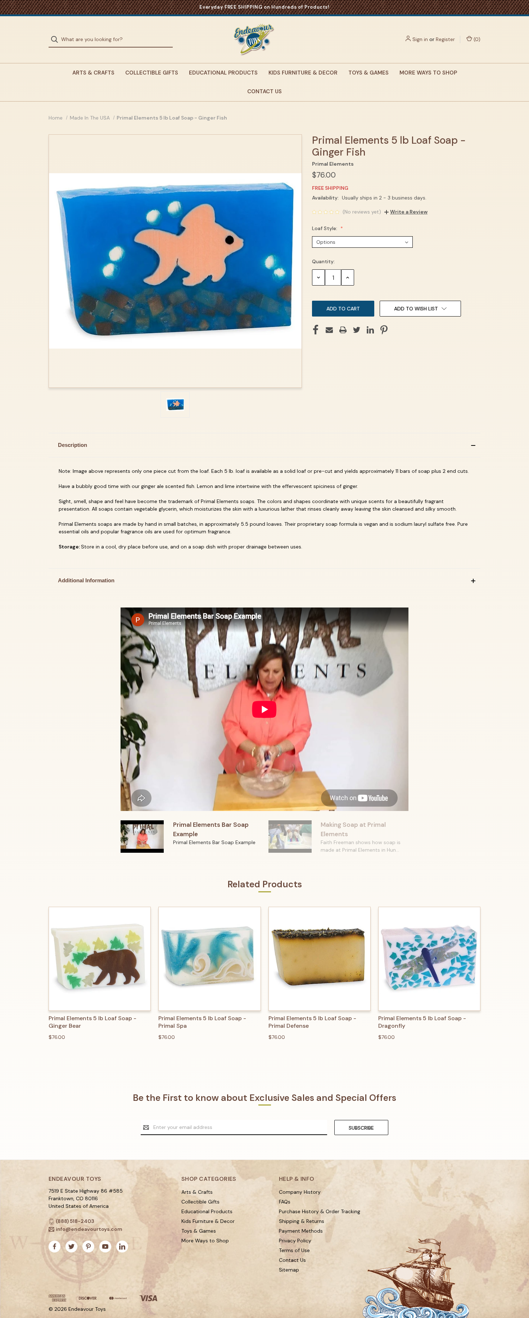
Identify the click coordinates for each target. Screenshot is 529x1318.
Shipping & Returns (301, 1221)
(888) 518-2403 (75, 1221)
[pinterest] (88, 1246)
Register (445, 39)
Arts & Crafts (93, 72)
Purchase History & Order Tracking (319, 1211)
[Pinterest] (384, 330)
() (476, 39)
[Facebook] (315, 330)
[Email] (329, 330)
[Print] (343, 330)
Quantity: (323, 261)
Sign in (420, 39)
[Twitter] (356, 330)
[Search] (57, 39)
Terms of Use (294, 1250)
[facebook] (54, 1246)
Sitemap (289, 1270)
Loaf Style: (325, 228)
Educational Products (223, 72)
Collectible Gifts (151, 72)
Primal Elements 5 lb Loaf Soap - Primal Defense (312, 1022)
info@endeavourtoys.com (89, 1229)
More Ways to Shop (428, 72)
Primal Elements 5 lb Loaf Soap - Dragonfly (422, 1022)
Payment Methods (301, 1231)
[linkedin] (122, 1246)
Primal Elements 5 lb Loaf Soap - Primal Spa (202, 1022)
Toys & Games (368, 72)
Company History (300, 1192)
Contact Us (264, 91)
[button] (264, 445)
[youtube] (105, 1246)
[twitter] (71, 1246)
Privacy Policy (295, 1240)
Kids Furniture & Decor (303, 72)
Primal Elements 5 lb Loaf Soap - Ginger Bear (92, 1022)
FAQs (284, 1201)
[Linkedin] (370, 330)
